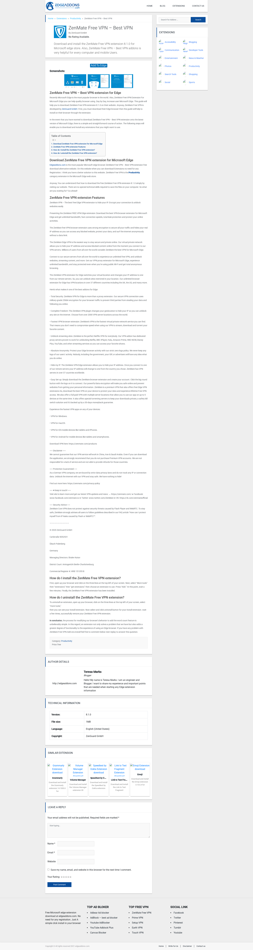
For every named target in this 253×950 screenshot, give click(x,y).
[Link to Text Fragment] (119, 769)
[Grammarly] (57, 768)
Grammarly (57, 778)
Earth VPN (137, 927)
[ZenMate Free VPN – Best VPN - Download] (98, 65)
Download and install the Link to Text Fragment (119, 787)
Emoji (140, 774)
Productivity (75, 18)
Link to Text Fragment (121, 780)
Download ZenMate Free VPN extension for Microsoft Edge (77, 144)
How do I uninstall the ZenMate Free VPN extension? (75, 153)
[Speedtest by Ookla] (98, 768)
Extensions (179, 6)
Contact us (198, 6)
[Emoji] (140, 766)
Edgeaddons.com (58, 165)
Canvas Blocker (98, 932)
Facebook (179, 912)
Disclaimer (187, 946)
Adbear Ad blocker (99, 912)
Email (51, 852)
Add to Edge (57, 794)
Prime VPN (137, 917)
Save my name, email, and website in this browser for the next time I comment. (91, 869)
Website (51, 861)
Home (150, 6)
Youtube (178, 932)
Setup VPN (137, 922)
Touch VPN (137, 932)
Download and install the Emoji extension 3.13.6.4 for (140, 782)
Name (51, 843)
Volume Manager (78, 780)
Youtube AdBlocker (100, 922)
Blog (162, 6)
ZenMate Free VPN (141, 912)
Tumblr (177, 927)
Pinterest (178, 922)
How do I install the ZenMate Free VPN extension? (74, 150)
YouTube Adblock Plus (101, 927)
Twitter (177, 917)
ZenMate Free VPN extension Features (69, 147)
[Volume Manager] (78, 769)
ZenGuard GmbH (69, 109)
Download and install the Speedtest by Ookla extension (98, 785)
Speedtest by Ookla (99, 778)
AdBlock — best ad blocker (103, 917)
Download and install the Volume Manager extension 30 (78, 787)
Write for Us (173, 946)
